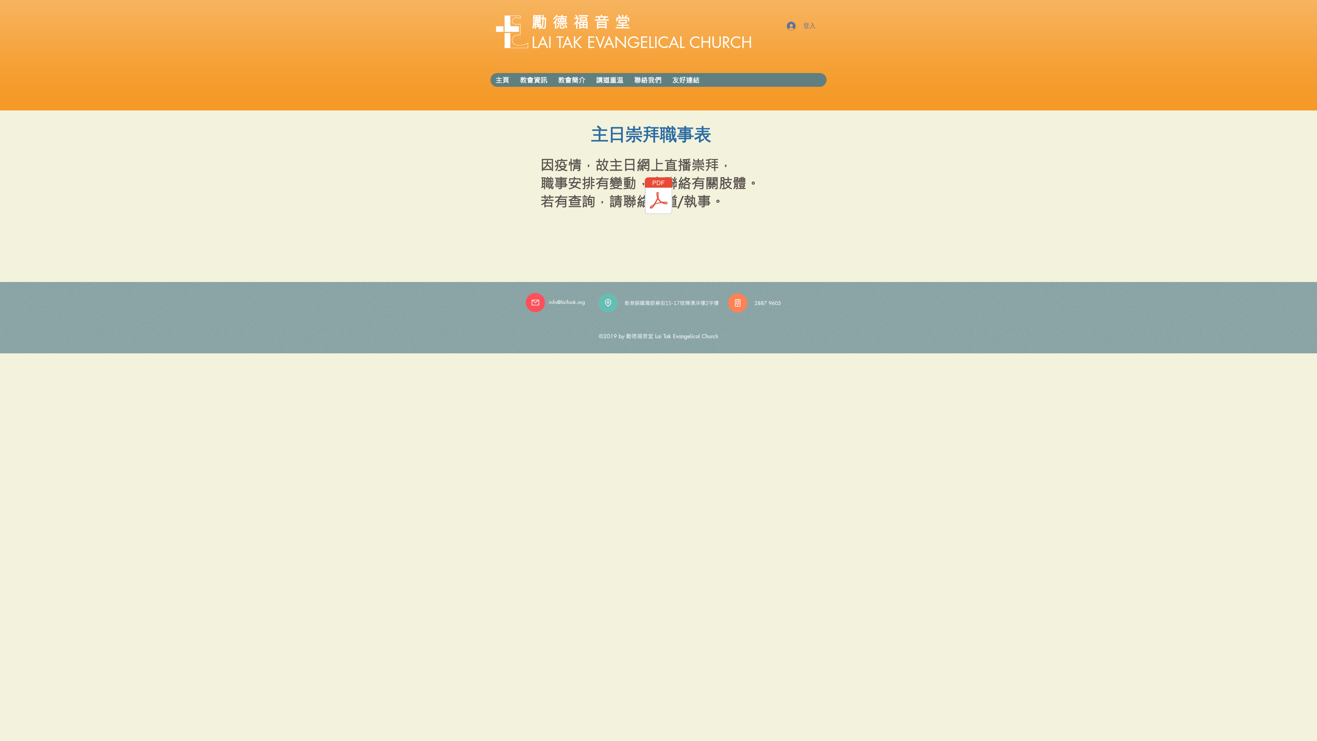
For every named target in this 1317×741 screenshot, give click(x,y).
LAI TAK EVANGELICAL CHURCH (642, 42)
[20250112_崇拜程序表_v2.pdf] (658, 197)
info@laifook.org (567, 302)
